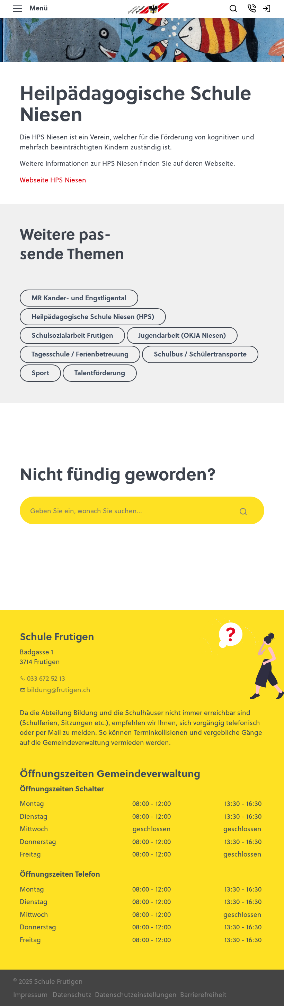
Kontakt (259, 18)
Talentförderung (99, 372)
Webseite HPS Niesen (53, 179)
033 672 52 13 (46, 678)
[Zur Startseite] (148, 8)
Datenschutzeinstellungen (135, 994)
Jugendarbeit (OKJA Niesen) (182, 335)
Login (271, 18)
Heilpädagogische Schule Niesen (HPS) (93, 316)
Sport (40, 372)
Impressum (30, 994)
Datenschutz (72, 994)
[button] (17, 8)
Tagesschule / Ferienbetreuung (80, 354)
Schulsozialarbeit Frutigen (72, 335)
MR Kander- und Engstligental (79, 297)
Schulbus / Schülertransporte (200, 354)
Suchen (239, 520)
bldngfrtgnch (58, 689)
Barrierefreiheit (203, 994)
